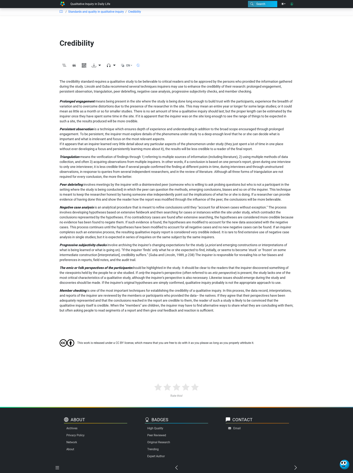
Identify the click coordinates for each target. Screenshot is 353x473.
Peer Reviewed (156, 435)
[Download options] (96, 65)
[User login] (292, 4)
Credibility (134, 11)
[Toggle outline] (64, 65)
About (70, 449)
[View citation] (74, 65)
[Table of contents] (61, 12)
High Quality (155, 428)
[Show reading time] (138, 65)
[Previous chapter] (176, 468)
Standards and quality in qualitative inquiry (96, 11)
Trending (153, 449)
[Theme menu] (283, 4)
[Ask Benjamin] (344, 464)
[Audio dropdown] (111, 65)
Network (71, 442)
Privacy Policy (75, 435)
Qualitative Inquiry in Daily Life (90, 4)
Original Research (158, 442)
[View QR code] (84, 65)
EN (128, 65)
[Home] (62, 4)
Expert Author (156, 456)
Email (237, 428)
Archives (71, 428)
